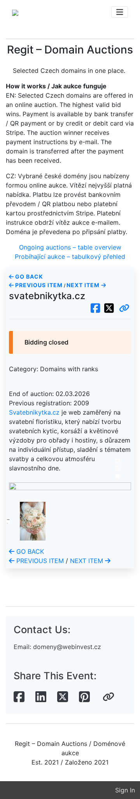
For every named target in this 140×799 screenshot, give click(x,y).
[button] (124, 308)
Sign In (125, 790)
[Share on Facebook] (19, 697)
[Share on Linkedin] (40, 697)
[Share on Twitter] (62, 697)
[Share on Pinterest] (84, 697)
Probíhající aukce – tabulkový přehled (70, 256)
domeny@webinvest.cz (67, 647)
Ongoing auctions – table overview (70, 247)
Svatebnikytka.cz (34, 412)
